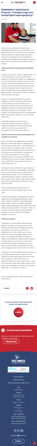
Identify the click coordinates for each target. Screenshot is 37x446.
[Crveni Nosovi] (18, 2)
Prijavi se (11, 341)
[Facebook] (15, 430)
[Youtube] (18, 430)
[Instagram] (21, 430)
